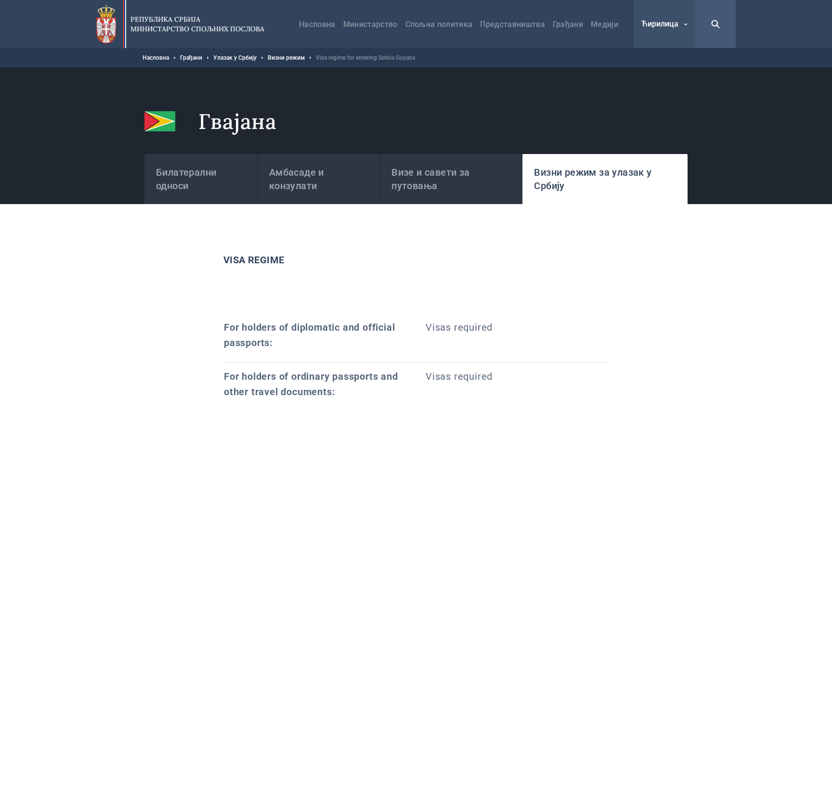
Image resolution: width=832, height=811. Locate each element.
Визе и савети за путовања (430, 179)
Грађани (568, 24)
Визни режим (286, 57)
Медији (604, 24)
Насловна (317, 24)
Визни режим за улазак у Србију (592, 179)
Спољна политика (439, 24)
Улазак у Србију (235, 57)
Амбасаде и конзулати (296, 179)
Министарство (370, 24)
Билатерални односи (186, 179)
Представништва (512, 24)
